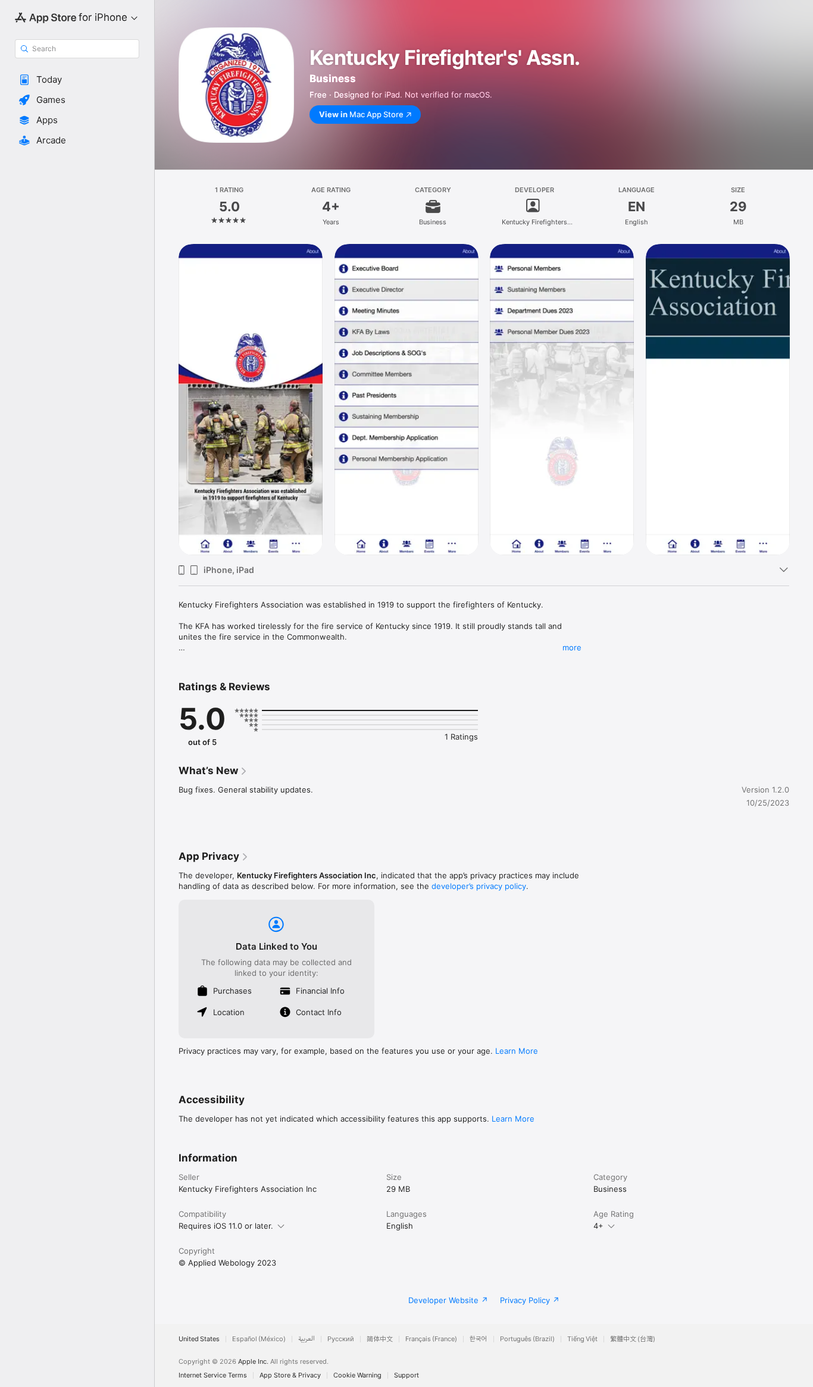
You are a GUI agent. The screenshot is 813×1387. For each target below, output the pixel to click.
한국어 (478, 1339)
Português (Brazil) (527, 1339)
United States (199, 1339)
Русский (340, 1339)
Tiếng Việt (582, 1339)
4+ (598, 1226)
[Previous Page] (166, 399)
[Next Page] (801, 399)
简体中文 (380, 1339)
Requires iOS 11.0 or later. (226, 1226)
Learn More (516, 1051)
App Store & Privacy (290, 1375)
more (571, 647)
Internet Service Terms (213, 1375)
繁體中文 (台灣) (632, 1339)
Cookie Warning (357, 1375)
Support (406, 1375)
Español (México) (259, 1339)
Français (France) (431, 1339)
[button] (77, 80)
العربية (306, 1339)
